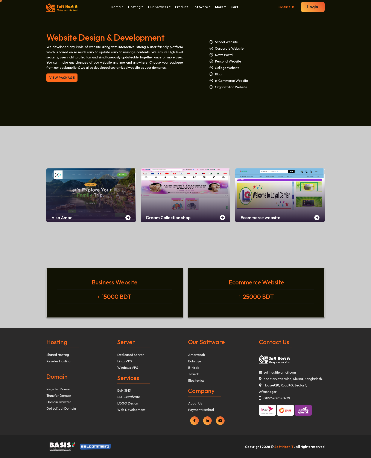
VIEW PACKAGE (62, 77)
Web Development (131, 410)
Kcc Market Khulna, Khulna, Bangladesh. (292, 379)
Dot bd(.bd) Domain (61, 408)
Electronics (196, 380)
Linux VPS (124, 361)
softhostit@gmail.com (279, 372)
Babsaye (194, 361)
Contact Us (286, 7)
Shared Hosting (57, 355)
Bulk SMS (124, 390)
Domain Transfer (58, 402)
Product (181, 7)
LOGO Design (127, 403)
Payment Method (201, 410)
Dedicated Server (130, 355)
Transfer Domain (58, 395)
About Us (195, 403)
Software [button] (200, 7)
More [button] (219, 7)
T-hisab (193, 374)
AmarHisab (196, 355)
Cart (234, 7)
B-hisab (193, 367)
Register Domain (58, 389)
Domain (117, 7)
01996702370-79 (276, 398)
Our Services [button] (158, 7)
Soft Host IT (283, 446)
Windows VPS (127, 367)
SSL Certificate (128, 397)
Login (312, 6)
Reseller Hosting (58, 361)
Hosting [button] (134, 7)
